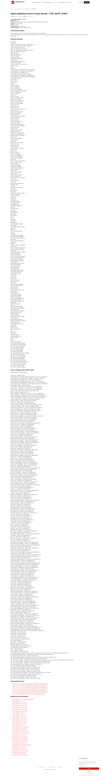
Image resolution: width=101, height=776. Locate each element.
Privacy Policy (51, 767)
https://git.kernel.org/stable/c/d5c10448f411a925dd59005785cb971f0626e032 (30, 687)
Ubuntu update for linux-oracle (19, 717)
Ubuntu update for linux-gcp (18, 742)
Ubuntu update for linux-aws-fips (19, 730)
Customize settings (83, 766)
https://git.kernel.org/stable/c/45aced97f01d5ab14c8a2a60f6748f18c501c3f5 (29, 685)
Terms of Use (42, 767)
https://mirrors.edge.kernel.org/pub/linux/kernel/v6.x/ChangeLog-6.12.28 (28, 693)
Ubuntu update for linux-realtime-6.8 (20, 727)
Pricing (56, 2)
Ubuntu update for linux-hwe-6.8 (19, 738)
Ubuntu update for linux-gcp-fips (19, 736)
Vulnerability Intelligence (36, 2)
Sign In (80, 2)
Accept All (89, 768)
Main (11, 8)
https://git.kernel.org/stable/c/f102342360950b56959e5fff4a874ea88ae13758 (29, 691)
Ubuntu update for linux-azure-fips (20, 750)
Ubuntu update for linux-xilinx (19, 746)
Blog (70, 2)
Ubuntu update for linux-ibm (18, 748)
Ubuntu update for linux (17, 713)
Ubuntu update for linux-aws (18, 715)
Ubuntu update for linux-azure (19, 752)
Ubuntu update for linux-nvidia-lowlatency (21, 744)
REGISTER (87, 2)
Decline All (89, 771)
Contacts (60, 767)
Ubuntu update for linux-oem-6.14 (19, 711)
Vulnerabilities (27, 8)
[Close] (98, 758)
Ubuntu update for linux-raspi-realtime (20, 732)
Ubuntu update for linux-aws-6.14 (19, 719)
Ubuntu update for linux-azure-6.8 (20, 754)
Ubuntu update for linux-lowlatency (20, 740)
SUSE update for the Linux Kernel (19, 703)
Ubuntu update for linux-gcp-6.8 (19, 728)
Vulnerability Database (63, 2)
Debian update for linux (17, 701)
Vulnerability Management (48, 2)
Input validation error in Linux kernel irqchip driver (23, 699)
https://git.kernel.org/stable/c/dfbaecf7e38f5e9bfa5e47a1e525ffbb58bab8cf (29, 689)
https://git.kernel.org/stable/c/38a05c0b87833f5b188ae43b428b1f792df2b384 (30, 684)
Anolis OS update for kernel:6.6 (19, 723)
